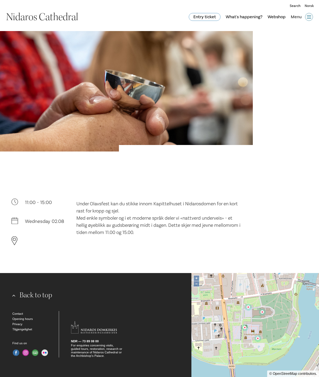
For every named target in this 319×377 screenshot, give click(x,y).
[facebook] (16, 352)
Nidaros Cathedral (42, 17)
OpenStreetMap (285, 373)
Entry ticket (204, 17)
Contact (17, 313)
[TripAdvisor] (35, 352)
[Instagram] (25, 352)
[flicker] (44, 352)
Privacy (17, 324)
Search (294, 6)
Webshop (277, 17)
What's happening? (244, 17)
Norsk (309, 6)
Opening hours (22, 319)
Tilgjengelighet (22, 329)
